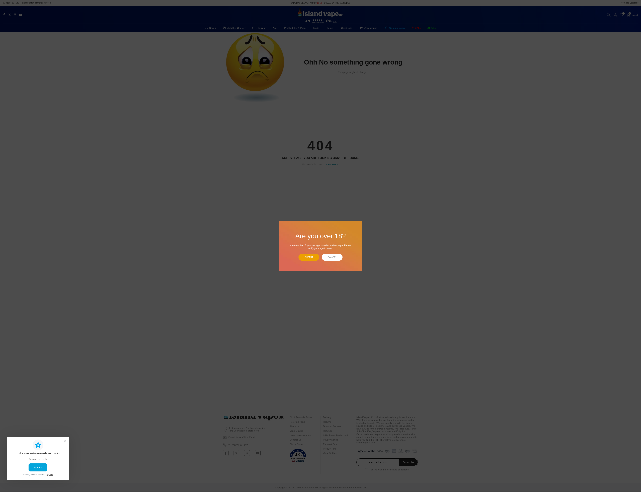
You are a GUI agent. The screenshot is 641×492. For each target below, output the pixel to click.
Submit (308, 257)
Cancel (332, 257)
